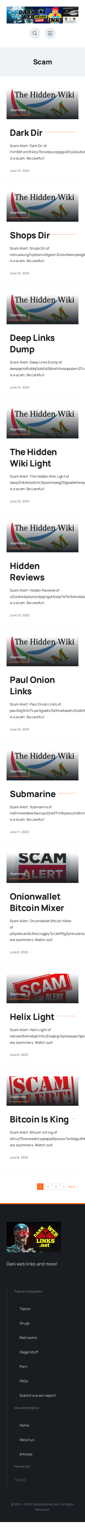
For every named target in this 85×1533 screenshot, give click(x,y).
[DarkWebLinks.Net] (42, 8)
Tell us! (20, 1479)
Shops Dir (30, 235)
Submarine (33, 794)
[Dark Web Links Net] (34, 1223)
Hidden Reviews (27, 571)
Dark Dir (26, 132)
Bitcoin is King (39, 1119)
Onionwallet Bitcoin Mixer (37, 902)
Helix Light (32, 1016)
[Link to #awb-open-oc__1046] (34, 33)
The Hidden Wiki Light (33, 457)
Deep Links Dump (32, 343)
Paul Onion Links (32, 685)
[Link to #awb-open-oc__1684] (50, 33)
